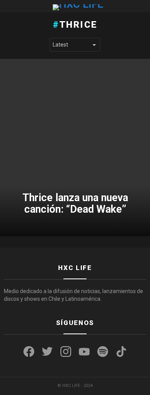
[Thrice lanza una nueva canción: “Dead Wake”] (75, 147)
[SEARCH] (143, 6)
